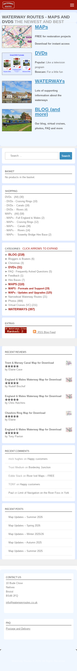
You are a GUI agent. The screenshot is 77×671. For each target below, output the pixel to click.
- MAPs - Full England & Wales (23, 217)
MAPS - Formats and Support (28, 288)
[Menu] (72, 5)
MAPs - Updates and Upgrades (30, 292)
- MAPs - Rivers (15, 230)
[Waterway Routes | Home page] (10, 5)
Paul (11, 492)
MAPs (41, 27)
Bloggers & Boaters (21, 258)
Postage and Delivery (18, 628)
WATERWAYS (21, 309)
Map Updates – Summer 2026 (25, 517)
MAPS (16, 284)
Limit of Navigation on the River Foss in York (43, 492)
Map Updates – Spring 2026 (24, 525)
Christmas (16, 263)
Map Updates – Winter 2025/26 (26, 534)
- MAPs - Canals (15, 226)
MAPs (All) (12, 213)
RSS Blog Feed (45, 332)
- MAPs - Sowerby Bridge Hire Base (26, 234)
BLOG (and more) (47, 112)
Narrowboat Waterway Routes (27, 296)
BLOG (16, 254)
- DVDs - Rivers (14, 209)
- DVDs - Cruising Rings (18, 201)
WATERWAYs (50, 81)
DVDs (41, 53)
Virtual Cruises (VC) (22, 305)
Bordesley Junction (40, 467)
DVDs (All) (12, 196)
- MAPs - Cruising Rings (19, 222)
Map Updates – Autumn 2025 (25, 542)
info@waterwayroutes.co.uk (22, 602)
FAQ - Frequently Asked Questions (30, 271)
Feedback (15, 275)
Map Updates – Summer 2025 (25, 551)
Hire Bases (16, 279)
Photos (15, 300)
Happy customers (37, 458)
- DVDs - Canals (14, 205)
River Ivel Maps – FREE (40, 475)
